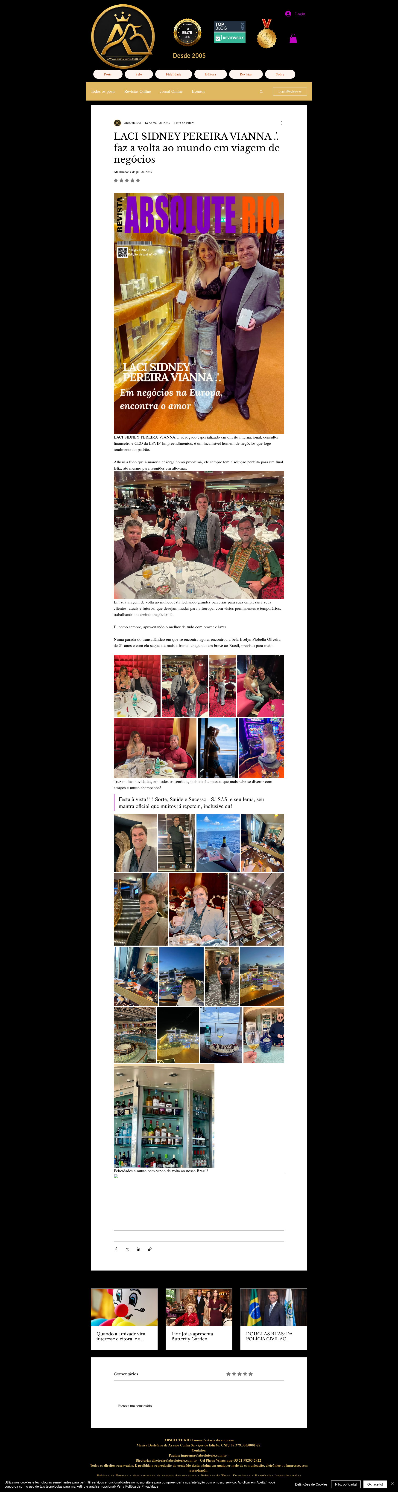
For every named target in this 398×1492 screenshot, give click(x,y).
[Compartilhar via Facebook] (116, 1249)
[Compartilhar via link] (150, 1249)
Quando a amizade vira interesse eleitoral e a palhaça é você (121, 1336)
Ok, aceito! (375, 1484)
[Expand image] (137, 686)
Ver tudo (301, 1280)
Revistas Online (137, 91)
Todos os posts (103, 91)
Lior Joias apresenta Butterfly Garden (192, 1336)
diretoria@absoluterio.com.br (174, 1460)
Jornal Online (171, 91)
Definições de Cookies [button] (311, 1484)
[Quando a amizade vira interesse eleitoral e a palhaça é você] (124, 1307)
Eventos (198, 91)
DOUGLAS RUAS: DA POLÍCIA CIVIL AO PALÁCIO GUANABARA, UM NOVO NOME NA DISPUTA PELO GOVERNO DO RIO (272, 1336)
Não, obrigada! (346, 1484)
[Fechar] (392, 1484)
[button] (293, 38)
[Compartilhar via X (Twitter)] (127, 1249)
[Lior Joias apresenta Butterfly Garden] (199, 1307)
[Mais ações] (281, 123)
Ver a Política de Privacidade (137, 1486)
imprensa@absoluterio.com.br (204, 1455)
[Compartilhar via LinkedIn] (138, 1249)
